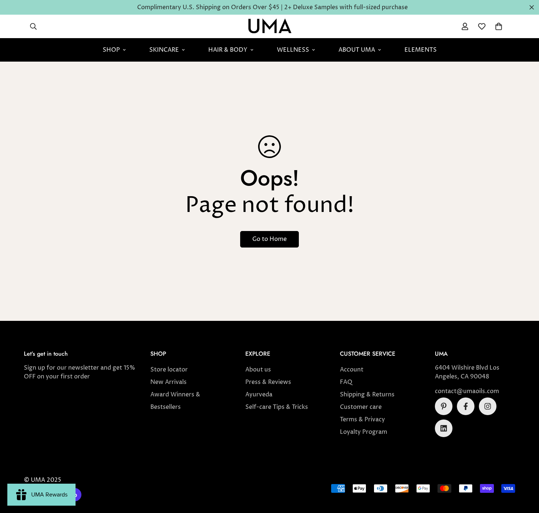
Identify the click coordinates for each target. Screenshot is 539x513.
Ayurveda (258, 395)
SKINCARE (164, 50)
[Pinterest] (443, 406)
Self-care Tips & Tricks (276, 407)
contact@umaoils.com (467, 391)
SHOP (111, 50)
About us (258, 370)
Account (351, 370)
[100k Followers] (487, 406)
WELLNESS (293, 50)
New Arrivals (168, 382)
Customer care (361, 407)
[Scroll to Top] (524, 473)
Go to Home (269, 239)
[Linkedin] (443, 428)
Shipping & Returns (367, 395)
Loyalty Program (363, 432)
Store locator (169, 370)
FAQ (346, 382)
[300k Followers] (465, 406)
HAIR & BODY (227, 50)
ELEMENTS (420, 50)
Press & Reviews (268, 382)
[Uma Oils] (270, 26)
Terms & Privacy (362, 419)
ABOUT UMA (356, 50)
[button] (498, 26)
